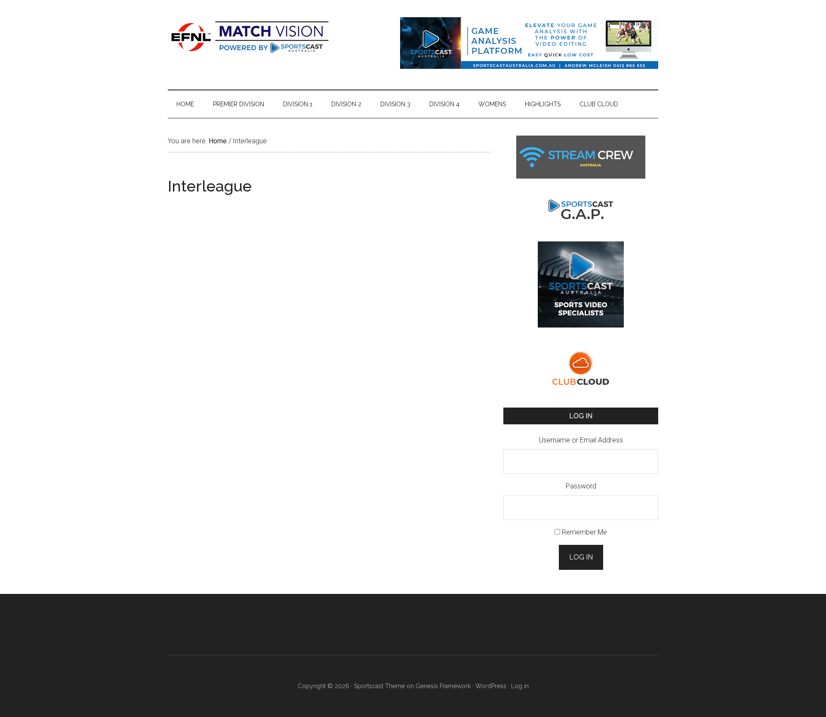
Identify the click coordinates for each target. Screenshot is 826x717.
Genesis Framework (443, 686)
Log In (581, 557)
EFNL (249, 36)
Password (581, 486)
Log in (520, 686)
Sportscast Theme (379, 686)
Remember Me (584, 532)
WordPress (490, 686)
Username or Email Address (581, 440)
